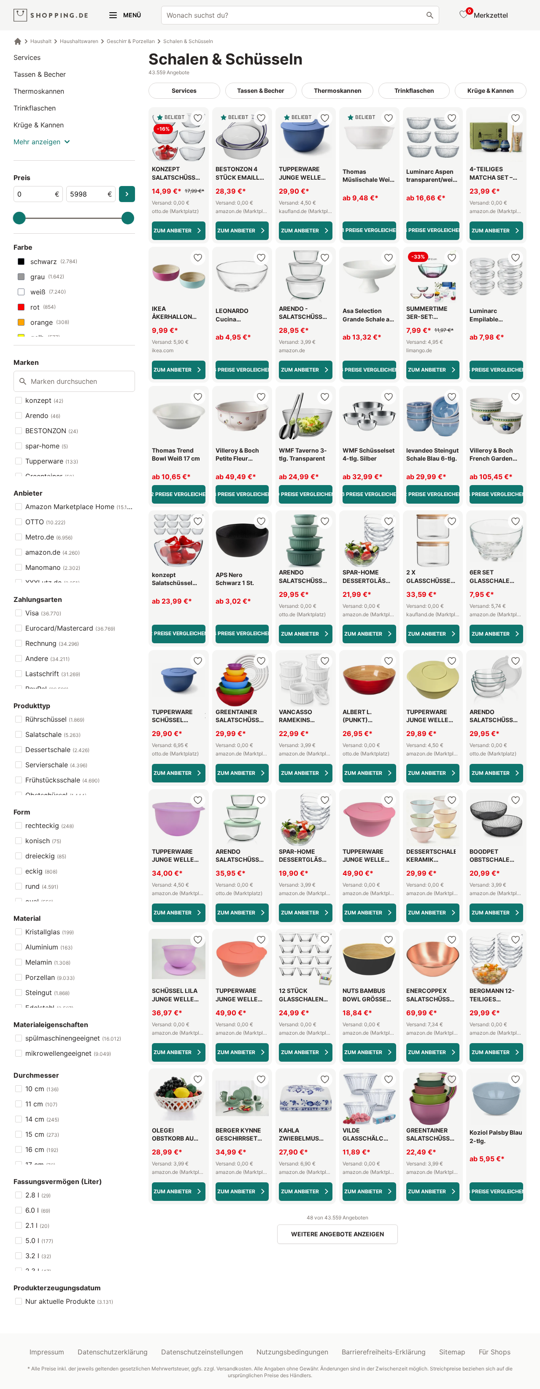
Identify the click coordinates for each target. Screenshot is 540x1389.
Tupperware (51, 461)
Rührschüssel (54, 719)
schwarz (53, 261)
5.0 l (39, 1240)
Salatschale (53, 734)
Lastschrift (52, 673)
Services (27, 57)
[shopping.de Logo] (51, 15)
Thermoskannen (39, 91)
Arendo (42, 415)
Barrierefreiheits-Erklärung (384, 1352)
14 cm (42, 1119)
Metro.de (49, 537)
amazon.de (52, 552)
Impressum (47, 1352)
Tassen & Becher (40, 74)
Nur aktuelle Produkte (69, 1301)
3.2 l (38, 1255)
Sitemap (452, 1352)
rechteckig (49, 825)
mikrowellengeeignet (68, 1053)
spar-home (46, 446)
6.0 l (37, 1210)
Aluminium (49, 947)
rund (41, 886)
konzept (44, 400)
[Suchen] (430, 15)
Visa (43, 613)
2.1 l (37, 1225)
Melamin (47, 962)
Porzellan (50, 977)
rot (43, 307)
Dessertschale (57, 749)
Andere (47, 658)
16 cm (41, 1149)
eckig (41, 871)
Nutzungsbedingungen (292, 1352)
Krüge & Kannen (39, 125)
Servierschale (56, 765)
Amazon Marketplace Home (80, 506)
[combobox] (300, 15)
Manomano (52, 567)
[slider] (19, 218)
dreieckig (45, 856)
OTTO (45, 522)
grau (47, 276)
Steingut (47, 992)
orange (49, 322)
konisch (43, 840)
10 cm (42, 1088)
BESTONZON (51, 430)
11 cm (41, 1104)
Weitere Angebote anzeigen (337, 1234)
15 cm (42, 1134)
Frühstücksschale (62, 780)
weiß (48, 292)
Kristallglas (49, 932)
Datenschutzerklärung (113, 1352)
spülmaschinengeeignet (73, 1038)
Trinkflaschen (35, 108)
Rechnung (52, 643)
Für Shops (494, 1352)
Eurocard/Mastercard (70, 628)
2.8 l (38, 1195)
